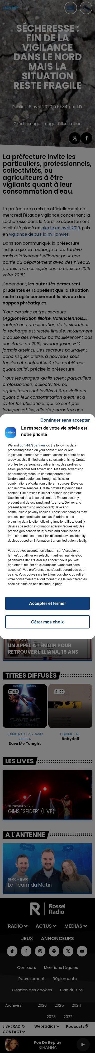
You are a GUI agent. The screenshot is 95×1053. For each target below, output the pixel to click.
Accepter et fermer (47, 603)
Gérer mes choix (47, 622)
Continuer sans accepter (65, 420)
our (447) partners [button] (33, 445)
